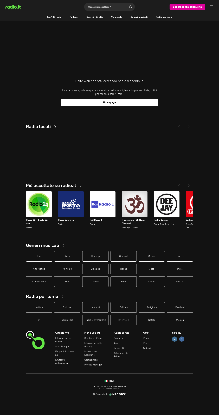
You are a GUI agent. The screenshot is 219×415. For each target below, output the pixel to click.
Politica (123, 307)
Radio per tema (164, 17)
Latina (151, 281)
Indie (180, 269)
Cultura (67, 307)
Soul (67, 281)
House (123, 269)
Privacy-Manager (93, 365)
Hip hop (95, 256)
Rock (67, 256)
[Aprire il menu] (211, 7)
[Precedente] (179, 184)
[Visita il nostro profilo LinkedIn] (174, 339)
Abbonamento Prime (121, 355)
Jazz (151, 269)
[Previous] (179, 125)
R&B (123, 281)
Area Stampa (62, 346)
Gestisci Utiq (91, 360)
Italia (111, 381)
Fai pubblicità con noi (64, 353)
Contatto (118, 338)
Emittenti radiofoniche (61, 362)
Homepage (109, 102)
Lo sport (95, 307)
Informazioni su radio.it (63, 340)
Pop (39, 256)
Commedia (67, 320)
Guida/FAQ (119, 348)
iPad (145, 343)
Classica (95, 269)
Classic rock (39, 281)
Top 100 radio (54, 17)
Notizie (39, 307)
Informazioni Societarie (90, 353)
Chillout (123, 256)
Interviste (123, 320)
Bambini (179, 307)
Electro (180, 256)
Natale (151, 320)
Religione (152, 307)
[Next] (189, 125)
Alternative (39, 269)
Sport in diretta (95, 17)
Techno (95, 281)
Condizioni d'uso (92, 338)
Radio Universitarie (95, 320)
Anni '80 (67, 269)
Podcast (74, 17)
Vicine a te (116, 17)
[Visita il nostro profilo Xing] (181, 339)
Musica (180, 320)
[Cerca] (131, 7)
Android (147, 348)
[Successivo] (189, 184)
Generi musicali (139, 17)
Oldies (151, 256)
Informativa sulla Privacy (93, 345)
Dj (39, 320)
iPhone (146, 338)
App (116, 343)
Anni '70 (180, 281)
